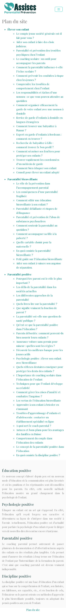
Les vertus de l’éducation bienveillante (38, 400)
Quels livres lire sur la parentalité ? (36, 303)
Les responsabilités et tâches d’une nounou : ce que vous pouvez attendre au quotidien (39, 97)
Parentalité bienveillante (22, 179)
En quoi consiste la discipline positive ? (38, 455)
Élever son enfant (18, 29)
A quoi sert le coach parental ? (33, 425)
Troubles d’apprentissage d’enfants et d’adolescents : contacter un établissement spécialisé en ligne (38, 417)
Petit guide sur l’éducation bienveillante (39, 259)
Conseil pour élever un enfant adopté (37, 172)
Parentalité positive (19, 274)
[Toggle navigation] (59, 9)
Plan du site (33, 609)
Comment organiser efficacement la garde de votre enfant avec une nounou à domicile (39, 109)
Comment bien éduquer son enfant (36, 168)
